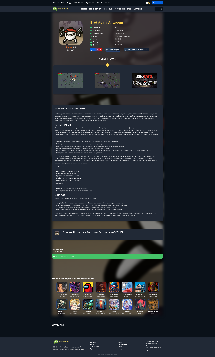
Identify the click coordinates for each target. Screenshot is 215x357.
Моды (120, 342)
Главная (56, 3)
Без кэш (121, 346)
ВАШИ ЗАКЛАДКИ (134, 9)
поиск (157, 9)
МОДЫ (84, 9)
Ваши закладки (151, 343)
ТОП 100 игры (79, 3)
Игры (63, 3)
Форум (69, 3)
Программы (90, 3)
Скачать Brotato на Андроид (64, 256)
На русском (122, 349)
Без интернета (123, 344)
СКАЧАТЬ (97, 50)
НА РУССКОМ (119, 9)
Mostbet (148, 345)
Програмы (94, 349)
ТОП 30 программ (103, 3)
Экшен (122, 30)
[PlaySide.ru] (60, 9)
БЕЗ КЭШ (108, 9)
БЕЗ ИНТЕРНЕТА (95, 9)
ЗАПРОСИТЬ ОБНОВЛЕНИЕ (138, 50)
